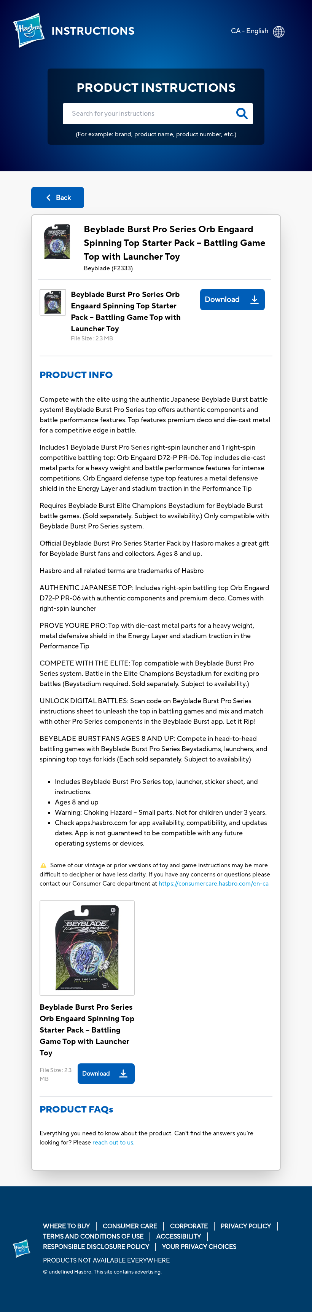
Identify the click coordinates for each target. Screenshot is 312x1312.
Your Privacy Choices (199, 1247)
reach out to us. (113, 1142)
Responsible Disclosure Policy (96, 1247)
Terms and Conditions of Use (93, 1236)
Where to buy (66, 1226)
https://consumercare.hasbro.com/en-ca (214, 883)
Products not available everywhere (106, 1260)
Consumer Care (130, 1226)
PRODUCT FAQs (76, 1110)
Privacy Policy (246, 1226)
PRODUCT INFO (76, 375)
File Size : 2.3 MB (92, 338)
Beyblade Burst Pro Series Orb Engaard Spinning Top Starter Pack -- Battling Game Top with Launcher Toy (175, 243)
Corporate (189, 1226)
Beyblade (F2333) (108, 268)
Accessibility (178, 1236)
